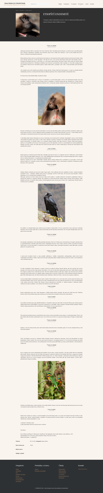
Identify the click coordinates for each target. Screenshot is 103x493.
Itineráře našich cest (64, 476)
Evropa (17, 476)
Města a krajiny (62, 471)
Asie (17, 472)
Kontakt (92, 4)
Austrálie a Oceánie (20, 474)
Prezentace (81, 4)
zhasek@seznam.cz (82, 469)
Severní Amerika (20, 479)
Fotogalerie (66, 4)
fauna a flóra (45, 441)
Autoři (86, 4)
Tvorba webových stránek (51, 490)
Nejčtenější (61, 478)
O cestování (61, 474)
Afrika (17, 469)
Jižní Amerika (19, 478)
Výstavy (36, 469)
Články (60, 4)
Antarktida (18, 471)
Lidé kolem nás (62, 472)
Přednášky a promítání (40, 471)
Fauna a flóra (21, 10)
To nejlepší (73, 4)
